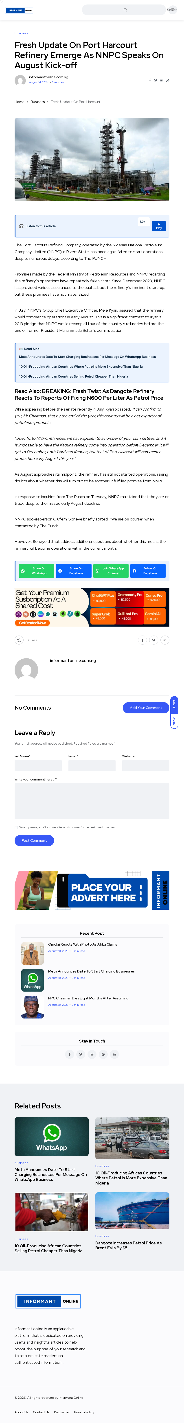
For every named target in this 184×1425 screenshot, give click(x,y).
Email (73, 756)
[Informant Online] (19, 9)
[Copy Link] (167, 80)
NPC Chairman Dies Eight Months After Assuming (88, 998)
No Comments (33, 707)
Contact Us (41, 1412)
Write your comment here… (36, 779)
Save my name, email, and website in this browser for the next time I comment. (67, 827)
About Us (21, 1412)
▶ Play (159, 226)
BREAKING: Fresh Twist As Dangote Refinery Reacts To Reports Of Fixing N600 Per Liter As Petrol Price (89, 394)
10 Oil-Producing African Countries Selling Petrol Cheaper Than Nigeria (73, 376)
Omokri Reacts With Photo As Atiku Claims (82, 944)
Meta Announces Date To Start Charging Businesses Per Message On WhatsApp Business (87, 356)
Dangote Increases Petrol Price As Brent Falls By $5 (128, 1245)
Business (38, 101)
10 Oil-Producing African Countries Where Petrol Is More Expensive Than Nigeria (81, 366)
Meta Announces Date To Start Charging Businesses (91, 971)
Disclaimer (62, 1412)
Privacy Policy (84, 1412)
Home (19, 101)
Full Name (23, 756)
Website (128, 756)
